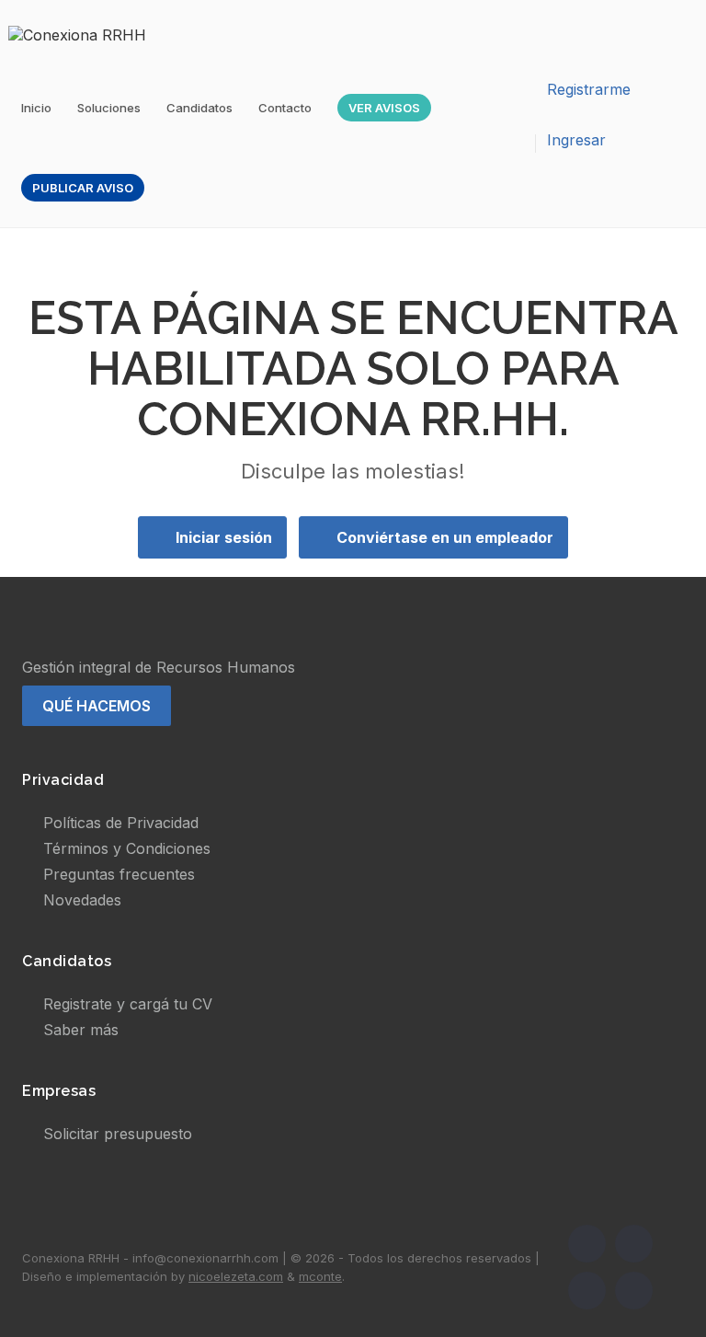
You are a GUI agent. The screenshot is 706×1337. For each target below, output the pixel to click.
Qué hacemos (96, 706)
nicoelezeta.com (235, 1276)
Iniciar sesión (224, 537)
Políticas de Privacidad (121, 822)
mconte (320, 1276)
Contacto (285, 107)
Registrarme (589, 89)
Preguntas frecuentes (119, 874)
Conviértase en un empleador (444, 537)
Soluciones (109, 107)
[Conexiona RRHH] (86, 34)
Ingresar (576, 140)
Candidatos (199, 107)
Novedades (82, 900)
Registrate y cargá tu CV (127, 1004)
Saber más (81, 1029)
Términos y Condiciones (127, 848)
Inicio (36, 107)
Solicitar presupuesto (117, 1133)
